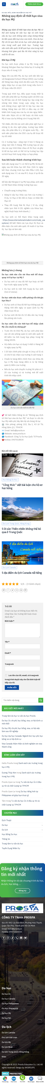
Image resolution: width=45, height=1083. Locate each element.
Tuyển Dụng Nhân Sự (11, 848)
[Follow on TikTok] (12, 938)
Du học (5, 825)
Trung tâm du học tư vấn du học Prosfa (19, 716)
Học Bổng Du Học (9, 834)
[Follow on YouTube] (25, 938)
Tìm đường (5, 1082)
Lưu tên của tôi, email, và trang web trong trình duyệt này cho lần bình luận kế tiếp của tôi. (22, 679)
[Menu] (4, 4)
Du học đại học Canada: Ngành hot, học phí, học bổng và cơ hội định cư (22, 737)
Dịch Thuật (6, 820)
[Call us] (17, 938)
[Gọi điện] (22, 1078)
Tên (7, 642)
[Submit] (40, 700)
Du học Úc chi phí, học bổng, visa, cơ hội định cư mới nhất (22, 722)
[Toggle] (42, 825)
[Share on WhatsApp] (4, 590)
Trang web (9, 664)
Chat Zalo (14, 1082)
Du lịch (5, 830)
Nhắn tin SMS (40, 1082)
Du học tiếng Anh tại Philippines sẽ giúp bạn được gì (20, 793)
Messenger (31, 1082)
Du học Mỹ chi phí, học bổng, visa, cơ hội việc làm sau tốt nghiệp (21, 730)
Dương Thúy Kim (9, 772)
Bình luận (9, 621)
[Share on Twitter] (12, 590)
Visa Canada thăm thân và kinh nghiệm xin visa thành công (22, 745)
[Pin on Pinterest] (21, 590)
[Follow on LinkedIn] (21, 938)
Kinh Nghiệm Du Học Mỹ (22, 12)
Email (8, 653)
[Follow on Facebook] (4, 938)
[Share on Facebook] (8, 590)
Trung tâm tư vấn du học (12, 843)
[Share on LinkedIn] (25, 590)
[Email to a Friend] (17, 590)
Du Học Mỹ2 (6, 12)
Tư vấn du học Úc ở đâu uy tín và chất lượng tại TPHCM (21, 784)
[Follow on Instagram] (8, 938)
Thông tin (6, 839)
